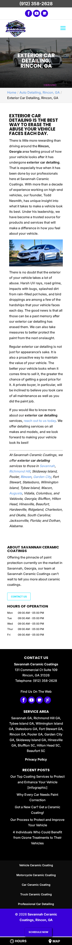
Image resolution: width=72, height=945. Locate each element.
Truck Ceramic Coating (36, 894)
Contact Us (19, 596)
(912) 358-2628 (36, 3)
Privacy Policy (36, 759)
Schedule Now (38, 932)
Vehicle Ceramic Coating (36, 865)
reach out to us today (40, 421)
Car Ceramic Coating (36, 884)
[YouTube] (36, 13)
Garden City (42, 477)
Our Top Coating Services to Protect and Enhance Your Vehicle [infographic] (37, 781)
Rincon (26, 477)
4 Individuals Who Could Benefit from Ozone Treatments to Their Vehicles (37, 837)
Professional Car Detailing (36, 904)
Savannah (47, 466)
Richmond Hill (19, 471)
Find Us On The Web (36, 691)
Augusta (15, 493)
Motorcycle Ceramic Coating (36, 875)
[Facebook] (28, 13)
